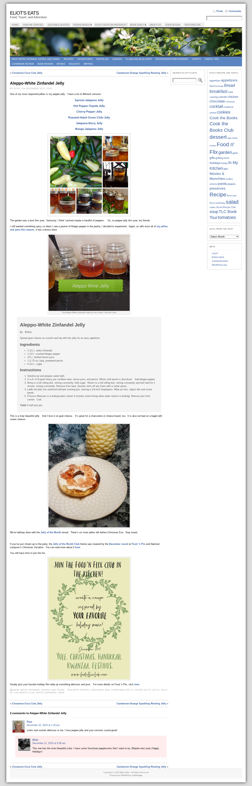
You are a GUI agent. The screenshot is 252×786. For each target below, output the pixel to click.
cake (230, 92)
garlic (235, 153)
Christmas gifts (122, 690)
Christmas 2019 (100, 690)
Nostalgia (102, 59)
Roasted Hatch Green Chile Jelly (89, 117)
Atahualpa (137, 775)
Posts (219, 11)
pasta (222, 184)
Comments (235, 11)
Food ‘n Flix (138, 544)
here (77, 547)
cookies (223, 112)
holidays (215, 163)
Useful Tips (212, 59)
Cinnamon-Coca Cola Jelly (27, 72)
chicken (232, 97)
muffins (229, 179)
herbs (226, 158)
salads (212, 207)
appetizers (229, 80)
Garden (117, 59)
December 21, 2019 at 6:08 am (48, 743)
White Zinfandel (46, 692)
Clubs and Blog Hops (139, 59)
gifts (155, 690)
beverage (219, 86)
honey (224, 163)
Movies (61, 64)
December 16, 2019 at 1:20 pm (43, 725)
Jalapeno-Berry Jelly (89, 123)
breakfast (218, 91)
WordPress (126, 775)
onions (213, 183)
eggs (229, 138)
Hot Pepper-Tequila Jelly (89, 105)
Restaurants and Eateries (172, 59)
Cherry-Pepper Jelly (89, 111)
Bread (229, 85)
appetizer (215, 80)
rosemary (220, 203)
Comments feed (220, 261)
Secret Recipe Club (226, 207)
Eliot (35, 739)
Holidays (74, 64)
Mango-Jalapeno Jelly (89, 128)
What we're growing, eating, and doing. (36, 59)
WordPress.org (219, 265)
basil (212, 86)
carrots (222, 96)
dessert (218, 137)
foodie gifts (142, 690)
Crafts (196, 59)
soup (214, 211)
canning (214, 97)
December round (118, 544)
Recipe (218, 195)
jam (226, 168)
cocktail (216, 106)
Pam (29, 721)
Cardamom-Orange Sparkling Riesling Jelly (141, 72)
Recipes (69, 59)
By (22, 332)
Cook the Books (224, 118)
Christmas (230, 102)
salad (232, 202)
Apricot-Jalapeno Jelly (89, 100)
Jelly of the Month (51, 532)
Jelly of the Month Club (66, 544)
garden (225, 152)
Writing (88, 64)
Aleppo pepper (79, 690)
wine (61, 692)
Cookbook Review (23, 64)
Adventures (85, 59)
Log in (215, 253)
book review (45, 64)
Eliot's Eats (24, 13)
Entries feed (218, 257)
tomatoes (227, 217)
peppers (231, 184)
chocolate (217, 101)
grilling (219, 158)
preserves (217, 188)
